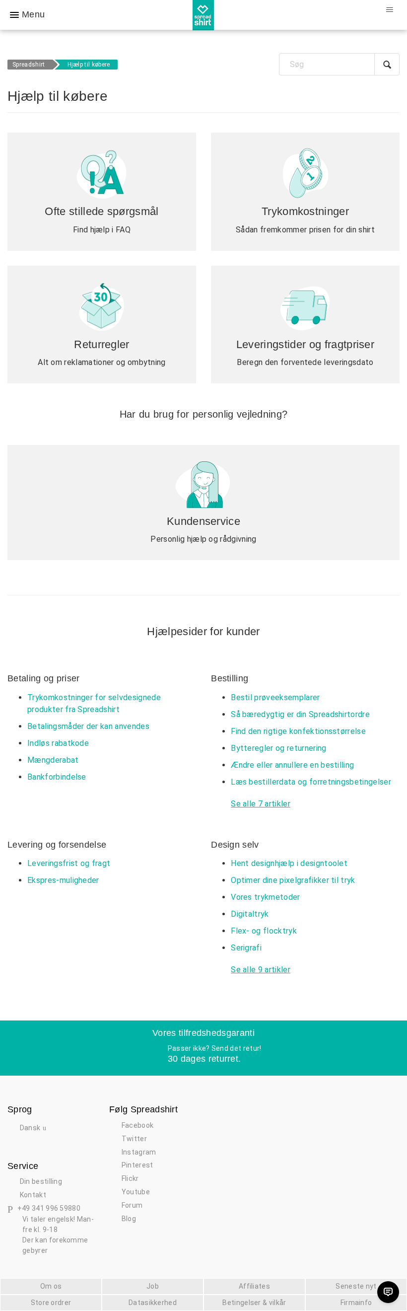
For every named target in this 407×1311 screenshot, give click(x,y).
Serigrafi (246, 947)
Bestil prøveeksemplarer (275, 697)
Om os (51, 1286)
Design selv (235, 845)
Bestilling (229, 678)
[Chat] (388, 1292)
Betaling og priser (43, 678)
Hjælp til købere (89, 64)
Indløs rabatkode (58, 743)
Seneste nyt (356, 1286)
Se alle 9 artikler (260, 969)
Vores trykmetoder (265, 897)
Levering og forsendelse (56, 845)
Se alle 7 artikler (260, 803)
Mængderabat (53, 760)
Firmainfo (356, 1303)
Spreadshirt (28, 64)
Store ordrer (51, 1303)
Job (152, 1286)
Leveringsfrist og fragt (68, 863)
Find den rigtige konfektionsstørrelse (298, 731)
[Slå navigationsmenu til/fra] (389, 10)
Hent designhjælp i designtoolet (289, 863)
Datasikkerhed (153, 1303)
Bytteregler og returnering (278, 748)
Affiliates (254, 1286)
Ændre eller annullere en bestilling (292, 765)
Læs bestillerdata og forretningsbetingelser (311, 782)
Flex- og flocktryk (264, 931)
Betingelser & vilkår (254, 1303)
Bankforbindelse (56, 777)
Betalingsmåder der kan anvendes (88, 726)
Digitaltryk (250, 914)
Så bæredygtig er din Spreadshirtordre (300, 714)
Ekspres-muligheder (63, 880)
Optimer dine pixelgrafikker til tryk (293, 880)
